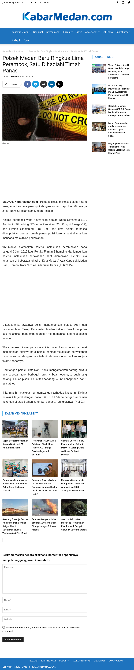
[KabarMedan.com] (67, 16)
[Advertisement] (44, 173)
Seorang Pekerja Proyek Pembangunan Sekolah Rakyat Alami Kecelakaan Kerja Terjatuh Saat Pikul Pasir (15, 526)
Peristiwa (18, 51)
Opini (26, 40)
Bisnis (79, 31)
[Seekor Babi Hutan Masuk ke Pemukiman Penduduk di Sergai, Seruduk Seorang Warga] (74, 507)
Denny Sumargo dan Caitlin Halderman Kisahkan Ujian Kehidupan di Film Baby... (118, 129)
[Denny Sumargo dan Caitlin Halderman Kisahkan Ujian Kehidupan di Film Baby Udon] (99, 126)
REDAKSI (33, 660)
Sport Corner (122, 31)
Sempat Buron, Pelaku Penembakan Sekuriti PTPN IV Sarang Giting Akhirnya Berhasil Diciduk (72, 447)
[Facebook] (117, 2)
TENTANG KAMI (48, 660)
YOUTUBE (44, 2)
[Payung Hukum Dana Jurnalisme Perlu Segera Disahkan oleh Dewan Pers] (99, 147)
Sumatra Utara (20, 31)
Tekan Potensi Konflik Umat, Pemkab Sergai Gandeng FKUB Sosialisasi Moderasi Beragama (118, 71)
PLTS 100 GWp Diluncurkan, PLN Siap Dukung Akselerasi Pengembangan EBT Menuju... (119, 91)
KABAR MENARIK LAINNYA (21, 413)
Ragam (66, 31)
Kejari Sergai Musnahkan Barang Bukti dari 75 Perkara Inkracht (15, 444)
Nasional (38, 31)
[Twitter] (129, 2)
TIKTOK (32, 2)
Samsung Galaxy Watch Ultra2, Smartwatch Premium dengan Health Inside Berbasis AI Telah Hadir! (44, 487)
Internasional (53, 31)
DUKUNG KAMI (116, 660)
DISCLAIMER (99, 660)
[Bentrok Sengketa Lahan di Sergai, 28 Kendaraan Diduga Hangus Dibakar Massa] (44, 507)
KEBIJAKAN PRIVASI (82, 660)
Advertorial (91, 31)
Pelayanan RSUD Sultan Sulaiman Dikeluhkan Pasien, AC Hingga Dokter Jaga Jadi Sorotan (44, 447)
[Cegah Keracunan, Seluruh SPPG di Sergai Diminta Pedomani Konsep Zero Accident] (99, 109)
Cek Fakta (107, 31)
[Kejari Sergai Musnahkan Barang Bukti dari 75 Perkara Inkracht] (15, 429)
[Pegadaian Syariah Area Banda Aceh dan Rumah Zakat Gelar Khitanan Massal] (15, 468)
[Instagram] (123, 2)
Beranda (6, 51)
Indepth (16, 40)
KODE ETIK (64, 660)
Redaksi (15, 76)
